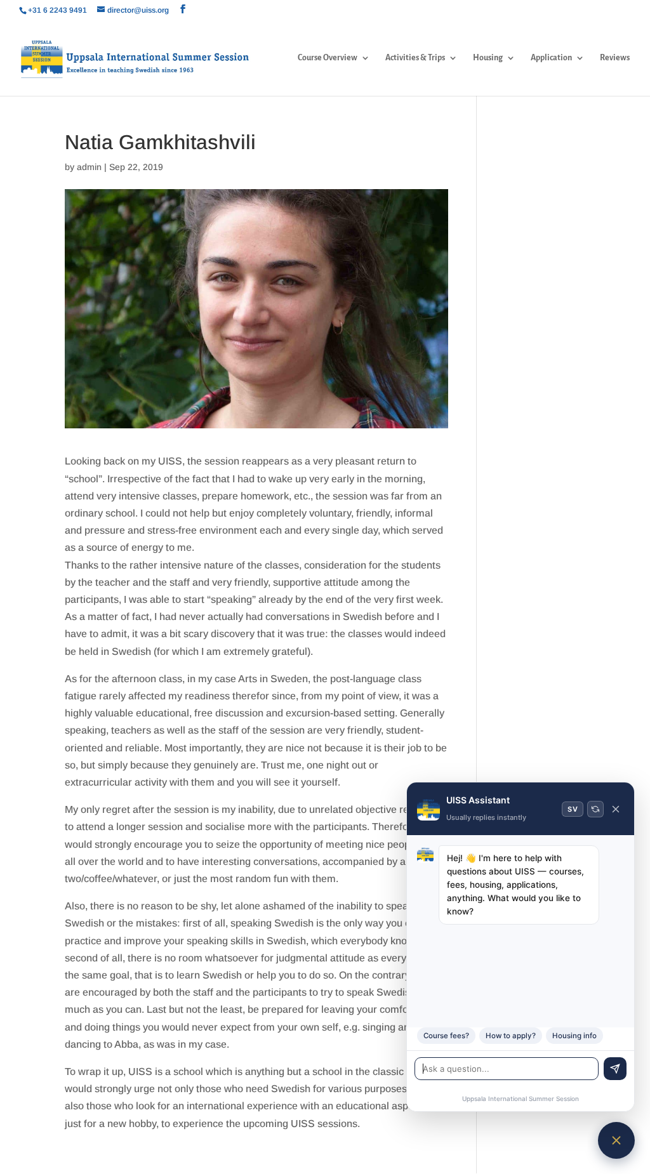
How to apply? (511, 1035)
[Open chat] (616, 1140)
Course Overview (327, 57)
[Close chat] (615, 809)
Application (551, 57)
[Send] (615, 1068)
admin (89, 167)
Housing (488, 57)
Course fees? (446, 1035)
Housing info (574, 1035)
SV (572, 809)
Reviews (615, 57)
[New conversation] (595, 809)
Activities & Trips (415, 57)
